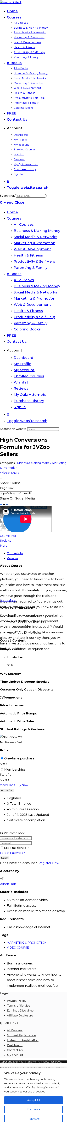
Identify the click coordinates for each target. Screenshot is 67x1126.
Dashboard (23, 358)
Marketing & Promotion (34, 243)
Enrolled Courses (29, 376)
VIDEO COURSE (18, 947)
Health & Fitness (28, 255)
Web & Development (32, 249)
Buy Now (21, 785)
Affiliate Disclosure (20, 1015)
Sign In (20, 407)
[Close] (1, 478)
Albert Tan (8, 884)
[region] (33, 1096)
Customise (33, 1109)
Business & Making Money (37, 231)
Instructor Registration (22, 1040)
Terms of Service (18, 1005)
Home (12, 212)
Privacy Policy (16, 1000)
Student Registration (21, 1035)
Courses (14, 218)
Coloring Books (27, 329)
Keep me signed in (16, 847)
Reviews (21, 388)
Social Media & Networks (35, 237)
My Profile (22, 364)
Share (15, 472)
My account (24, 370)
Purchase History (29, 401)
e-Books (14, 274)
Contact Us (17, 342)
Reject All (34, 1118)
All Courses (24, 224)
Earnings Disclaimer (21, 1010)
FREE (11, 335)
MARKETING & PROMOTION (27, 942)
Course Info (8, 536)
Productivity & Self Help (34, 261)
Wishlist (21, 382)
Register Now (48, 863)
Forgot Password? (12, 852)
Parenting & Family (30, 268)
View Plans (7, 785)
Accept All (33, 1100)
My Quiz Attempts (30, 395)
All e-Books (24, 280)
